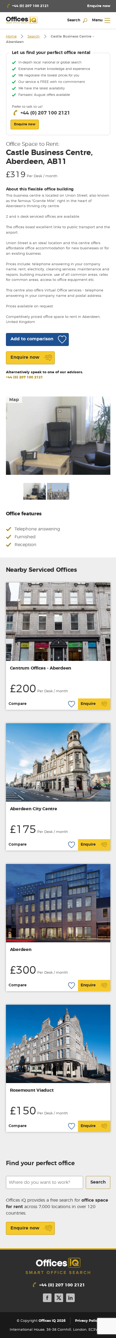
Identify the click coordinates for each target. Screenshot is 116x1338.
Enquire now (25, 1228)
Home (11, 36)
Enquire (88, 704)
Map (14, 400)
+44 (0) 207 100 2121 (24, 377)
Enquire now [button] (24, 124)
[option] (58, 435)
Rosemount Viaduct (32, 1090)
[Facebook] (47, 1298)
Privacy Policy (87, 1321)
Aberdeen (21, 949)
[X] (58, 1298)
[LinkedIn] (70, 1298)
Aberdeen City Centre (33, 809)
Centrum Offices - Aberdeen (40, 668)
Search (34, 36)
